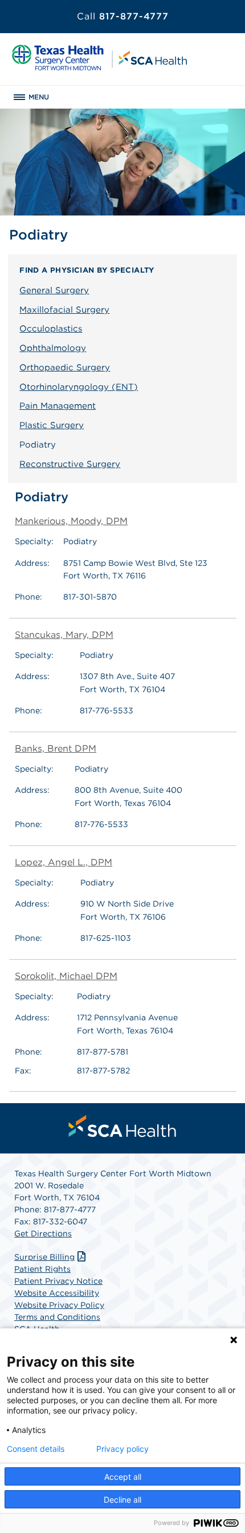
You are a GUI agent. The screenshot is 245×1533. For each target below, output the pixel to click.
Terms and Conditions (57, 1317)
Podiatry (37, 445)
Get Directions (43, 1233)
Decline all (122, 1499)
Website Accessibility (56, 1293)
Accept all (122, 1477)
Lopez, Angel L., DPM (63, 862)
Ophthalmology (52, 348)
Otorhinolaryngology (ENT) (78, 387)
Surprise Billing (44, 1256)
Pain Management (57, 406)
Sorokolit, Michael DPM (66, 976)
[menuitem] (122, 1126)
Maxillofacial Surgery (64, 310)
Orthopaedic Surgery (64, 367)
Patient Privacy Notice (58, 1281)
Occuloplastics (50, 329)
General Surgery (54, 290)
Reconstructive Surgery (69, 464)
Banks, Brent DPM (55, 748)
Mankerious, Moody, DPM (71, 521)
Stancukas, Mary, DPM (64, 634)
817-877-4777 (123, 16)
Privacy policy (122, 1449)
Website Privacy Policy (59, 1305)
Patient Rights (42, 1268)
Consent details (35, 1449)
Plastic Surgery (51, 425)
